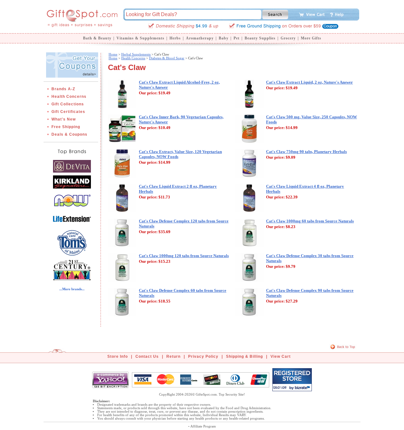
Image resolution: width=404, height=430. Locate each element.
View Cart (280, 356)
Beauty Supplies (260, 38)
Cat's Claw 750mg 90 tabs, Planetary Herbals (306, 151)
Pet (237, 38)
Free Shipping (65, 127)
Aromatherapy (200, 38)
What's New (63, 119)
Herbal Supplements (136, 54)
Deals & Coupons (69, 134)
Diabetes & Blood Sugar (166, 58)
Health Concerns (68, 96)
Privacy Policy (203, 356)
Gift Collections (67, 104)
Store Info (117, 356)
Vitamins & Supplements (140, 38)
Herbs (175, 38)
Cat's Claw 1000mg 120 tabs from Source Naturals (184, 255)
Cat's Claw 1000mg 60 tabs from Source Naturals (310, 221)
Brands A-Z (63, 89)
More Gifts (311, 38)
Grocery (288, 38)
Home (113, 54)
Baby (224, 38)
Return (173, 356)
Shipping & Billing (244, 356)
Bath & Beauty (97, 38)
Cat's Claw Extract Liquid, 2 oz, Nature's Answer (309, 82)
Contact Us (147, 356)
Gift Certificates (68, 111)
